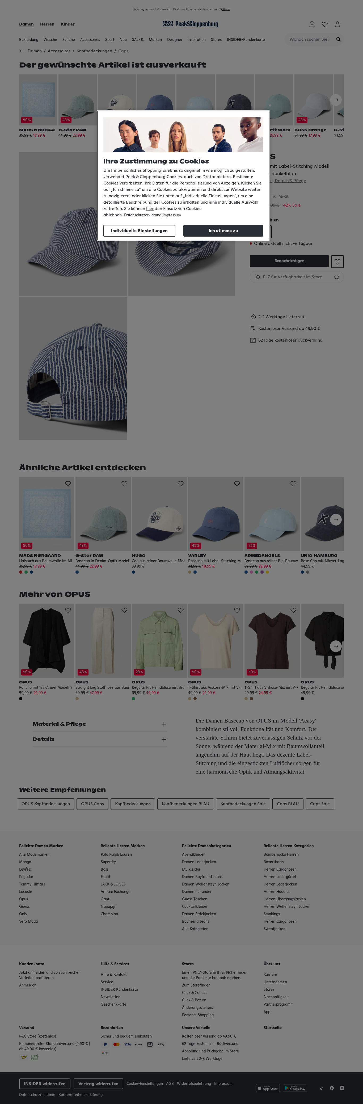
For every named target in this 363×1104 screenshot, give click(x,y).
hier (150, 209)
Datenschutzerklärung (142, 215)
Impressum (172, 215)
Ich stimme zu (223, 231)
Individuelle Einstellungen (139, 231)
